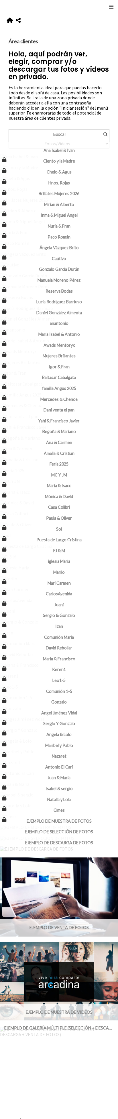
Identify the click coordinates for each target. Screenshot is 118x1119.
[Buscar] (105, 134)
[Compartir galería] (18, 20)
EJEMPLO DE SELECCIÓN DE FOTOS (59, 831)
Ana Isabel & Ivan (59, 150)
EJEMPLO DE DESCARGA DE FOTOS (59, 842)
